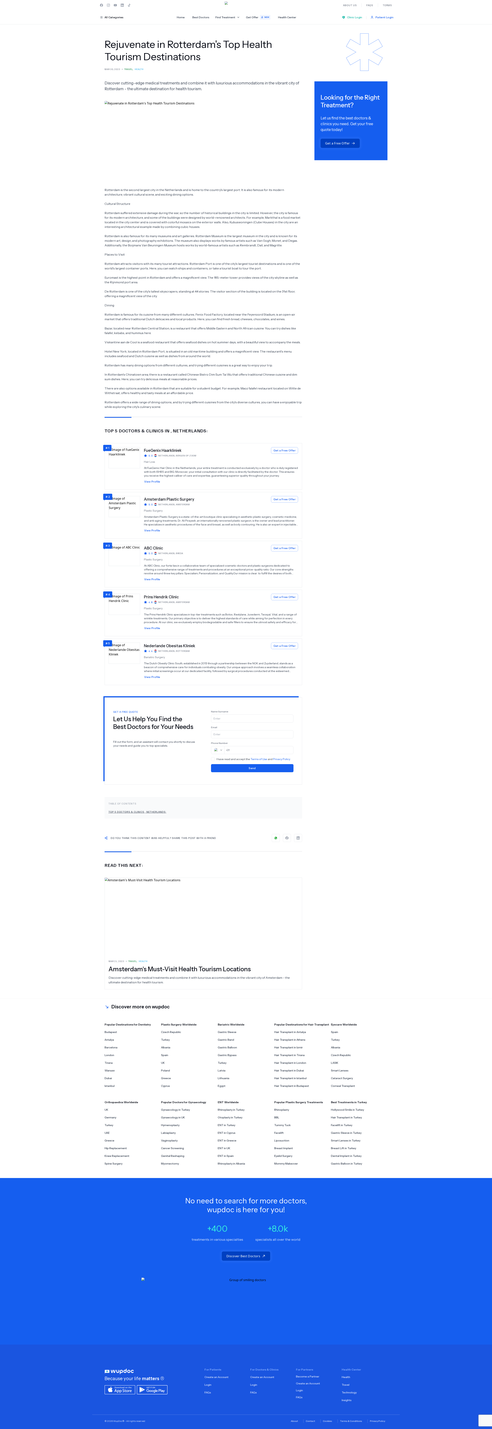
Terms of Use (259, 759)
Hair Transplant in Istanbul (290, 1078)
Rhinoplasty (281, 1109)
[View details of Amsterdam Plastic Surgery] (126, 515)
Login (207, 1384)
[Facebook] (101, 5)
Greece (166, 1078)
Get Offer (257, 17)
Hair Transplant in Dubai (289, 1070)
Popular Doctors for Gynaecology (183, 1102)
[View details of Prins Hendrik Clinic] (126, 613)
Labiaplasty (168, 1133)
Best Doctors (200, 17)
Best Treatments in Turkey (349, 1102)
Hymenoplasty (170, 1125)
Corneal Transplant (343, 1086)
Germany (110, 1117)
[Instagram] (108, 5)
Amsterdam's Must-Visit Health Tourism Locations (180, 969)
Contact (310, 1421)
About (294, 1421)
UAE (107, 1133)
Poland (165, 1070)
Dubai (108, 1078)
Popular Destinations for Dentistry (128, 1024)
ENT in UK (224, 1148)
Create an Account (216, 1377)
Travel (345, 1384)
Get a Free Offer (284, 450)
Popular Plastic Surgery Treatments (298, 1102)
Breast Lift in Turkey (343, 1148)
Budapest (111, 1032)
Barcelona (111, 1047)
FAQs (207, 1392)
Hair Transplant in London (290, 1063)
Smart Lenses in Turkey (345, 1140)
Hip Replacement (116, 1148)
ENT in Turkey (226, 1125)
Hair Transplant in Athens (289, 1039)
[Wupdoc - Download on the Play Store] (152, 1389)
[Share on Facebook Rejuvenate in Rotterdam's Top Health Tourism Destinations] (287, 838)
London (109, 1055)
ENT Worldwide (228, 1102)
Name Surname (219, 711)
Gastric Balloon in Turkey (346, 1163)
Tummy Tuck (282, 1125)
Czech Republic (171, 1032)
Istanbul (110, 1086)
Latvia (221, 1070)
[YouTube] (115, 5)
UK (163, 1063)
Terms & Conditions (351, 1421)
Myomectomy (170, 1163)
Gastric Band (226, 1039)
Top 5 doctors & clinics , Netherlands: (137, 811)
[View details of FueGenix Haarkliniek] (126, 466)
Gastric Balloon (227, 1047)
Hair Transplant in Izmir (288, 1047)
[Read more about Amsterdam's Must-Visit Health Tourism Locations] (203, 916)
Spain (164, 1055)
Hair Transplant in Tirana (289, 1055)
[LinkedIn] (122, 5)
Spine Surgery (113, 1163)
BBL (276, 1117)
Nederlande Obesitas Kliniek (169, 646)
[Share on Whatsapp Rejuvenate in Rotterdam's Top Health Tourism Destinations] (276, 838)
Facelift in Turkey (341, 1125)
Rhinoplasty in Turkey (231, 1109)
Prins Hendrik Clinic (161, 597)
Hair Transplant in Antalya (290, 1032)
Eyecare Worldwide (344, 1024)
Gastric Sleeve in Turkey (346, 1133)
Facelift (279, 1133)
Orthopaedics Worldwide (121, 1102)
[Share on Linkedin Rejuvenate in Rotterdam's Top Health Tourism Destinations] (298, 838)
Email (214, 727)
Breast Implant (283, 1148)
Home (181, 17)
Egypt (221, 1086)
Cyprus (165, 1086)
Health (346, 1377)
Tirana (109, 1063)
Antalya (109, 1039)
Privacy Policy (281, 759)
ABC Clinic (153, 548)
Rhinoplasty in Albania (231, 1163)
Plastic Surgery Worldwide (179, 1024)
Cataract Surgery (342, 1078)
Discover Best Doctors (243, 1256)
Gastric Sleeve (227, 1032)
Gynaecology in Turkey (175, 1109)
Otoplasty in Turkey (230, 1117)
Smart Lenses (339, 1070)
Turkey (165, 1039)
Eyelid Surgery (283, 1156)
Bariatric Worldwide (231, 1024)
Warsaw (110, 1070)
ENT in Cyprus (226, 1133)
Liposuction (281, 1140)
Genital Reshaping (172, 1156)
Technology (349, 1392)
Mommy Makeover (286, 1163)
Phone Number (219, 743)
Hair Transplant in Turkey (346, 1117)
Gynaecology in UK (173, 1117)
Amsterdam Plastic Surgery (169, 499)
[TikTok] (129, 5)
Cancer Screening (172, 1148)
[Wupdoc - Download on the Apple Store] (120, 1389)
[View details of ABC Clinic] (126, 564)
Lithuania (223, 1078)
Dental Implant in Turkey (346, 1156)
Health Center (287, 17)
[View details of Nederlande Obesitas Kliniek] (126, 662)
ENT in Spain (226, 1156)
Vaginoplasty (169, 1140)
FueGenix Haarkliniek (163, 450)
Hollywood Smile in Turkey (347, 1109)
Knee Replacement (117, 1156)
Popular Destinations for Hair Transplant (301, 1024)
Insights (347, 1400)
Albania (165, 1047)
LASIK (334, 1063)
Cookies (327, 1421)
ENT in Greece (227, 1140)
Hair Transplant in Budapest (291, 1086)
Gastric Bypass (227, 1055)
